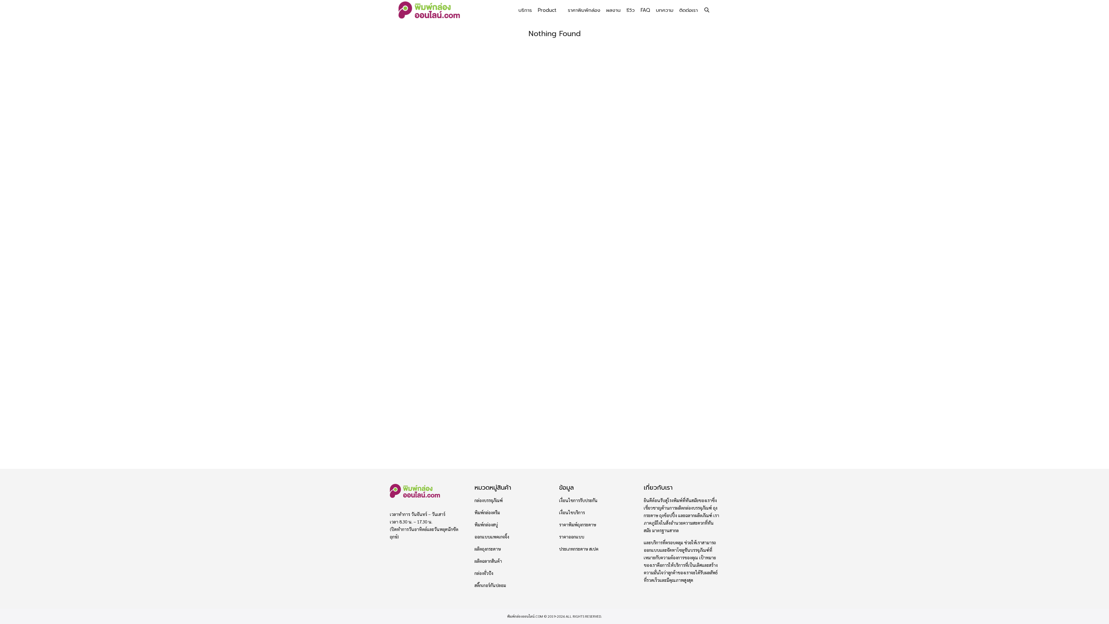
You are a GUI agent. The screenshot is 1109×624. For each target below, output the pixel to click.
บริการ (525, 10)
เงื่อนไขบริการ (572, 512)
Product (547, 10)
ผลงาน (613, 10)
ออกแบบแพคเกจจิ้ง (492, 537)
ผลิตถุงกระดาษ (488, 549)
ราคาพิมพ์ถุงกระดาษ (577, 525)
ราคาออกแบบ (571, 537)
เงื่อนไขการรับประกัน (578, 500)
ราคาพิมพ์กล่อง (584, 10)
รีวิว (630, 10)
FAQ (645, 10)
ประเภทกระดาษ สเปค (578, 549)
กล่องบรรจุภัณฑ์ (489, 500)
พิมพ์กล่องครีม (487, 512)
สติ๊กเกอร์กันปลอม (490, 585)
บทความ (664, 10)
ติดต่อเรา (688, 10)
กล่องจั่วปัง (484, 573)
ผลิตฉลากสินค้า (488, 561)
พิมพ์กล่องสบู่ (486, 525)
